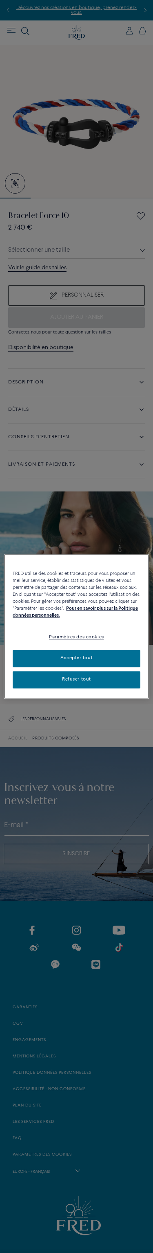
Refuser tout (76, 679)
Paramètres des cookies (76, 637)
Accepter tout (76, 658)
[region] (76, 626)
